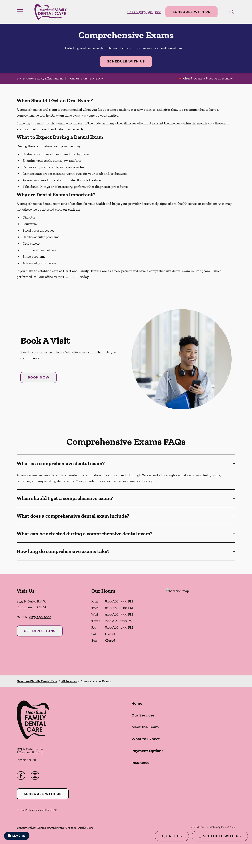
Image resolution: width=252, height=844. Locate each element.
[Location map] (200, 625)
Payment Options (147, 751)
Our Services (143, 715)
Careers (70, 827)
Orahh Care (85, 827)
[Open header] (20, 12)
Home (136, 703)
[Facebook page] (21, 775)
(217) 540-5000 (93, 78)
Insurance (140, 763)
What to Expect (145, 739)
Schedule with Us (191, 12)
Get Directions (39, 631)
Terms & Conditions (50, 827)
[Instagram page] (35, 775)
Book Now (38, 377)
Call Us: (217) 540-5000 (144, 12)
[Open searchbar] (231, 12)
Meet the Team (145, 727)
